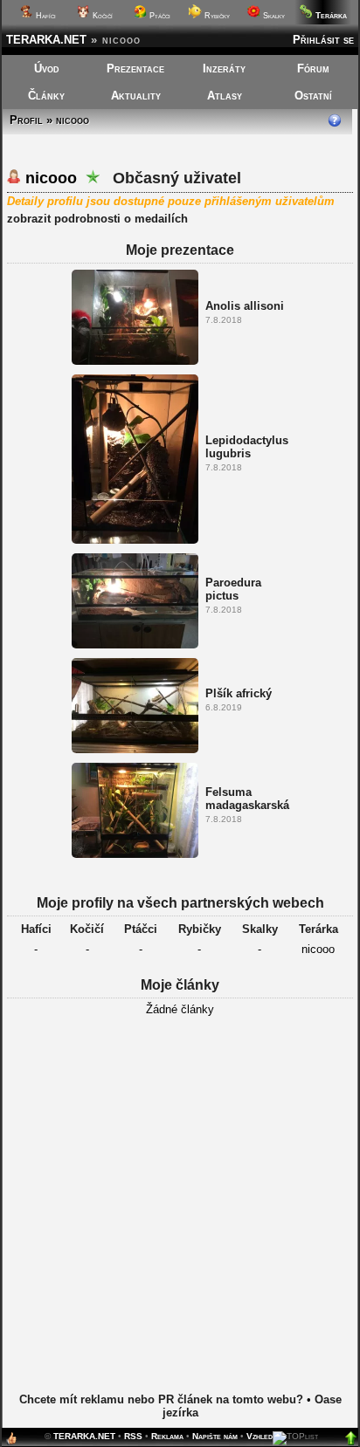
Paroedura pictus (233, 589)
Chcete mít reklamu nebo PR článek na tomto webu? (161, 1399)
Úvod (46, 68)
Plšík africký (238, 693)
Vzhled (259, 1436)
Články (46, 95)
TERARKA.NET (46, 39)
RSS (133, 1436)
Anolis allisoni (244, 305)
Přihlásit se (323, 39)
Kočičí (101, 15)
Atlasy (224, 95)
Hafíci (44, 15)
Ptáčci (158, 15)
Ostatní (313, 95)
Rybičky (216, 15)
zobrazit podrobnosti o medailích (97, 218)
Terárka (318, 929)
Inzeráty (224, 68)
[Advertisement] (180, 1217)
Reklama (167, 1436)
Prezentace (135, 68)
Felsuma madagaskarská (247, 798)
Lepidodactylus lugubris (246, 447)
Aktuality (136, 95)
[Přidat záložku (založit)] (11, 1442)
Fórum (313, 68)
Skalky (272, 15)
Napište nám (215, 1436)
